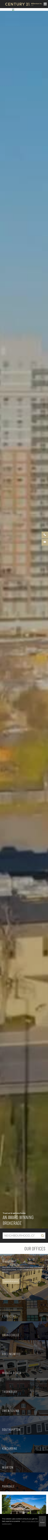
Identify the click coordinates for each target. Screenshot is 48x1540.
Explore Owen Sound (12, 1411)
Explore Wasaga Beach (12, 1373)
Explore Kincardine (11, 1448)
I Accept (42, 1521)
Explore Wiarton (10, 1467)
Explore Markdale (10, 1486)
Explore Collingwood (12, 1354)
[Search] (42, 1236)
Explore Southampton (12, 1430)
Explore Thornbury (11, 1392)
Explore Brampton (11, 1281)
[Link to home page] (24, 4)
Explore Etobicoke (10, 1316)
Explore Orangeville (11, 1335)
